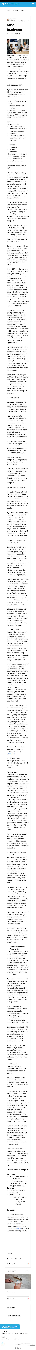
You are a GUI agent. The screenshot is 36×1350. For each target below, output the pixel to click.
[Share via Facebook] (7, 1258)
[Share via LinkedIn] (16, 1258)
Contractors (12, 1292)
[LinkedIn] (18, 1348)
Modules (9, 1253)
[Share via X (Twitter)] (12, 1258)
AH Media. (32, 1345)
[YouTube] (20, 1348)
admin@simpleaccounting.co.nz (11, 1339)
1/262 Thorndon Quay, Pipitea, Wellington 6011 (15, 1333)
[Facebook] (15, 1348)
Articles (15, 10)
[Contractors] (18, 1281)
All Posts (7, 10)
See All (27, 1271)
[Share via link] (20, 1258)
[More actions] (28, 20)
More (22, 10)
